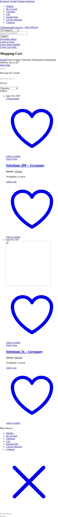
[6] (10, 78)
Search (4, 36)
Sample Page (12, 444)
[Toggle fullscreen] (4, 513)
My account (11, 436)
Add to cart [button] (11, 181)
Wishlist (9, 433)
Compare (10, 449)
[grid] (1, 68)
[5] (7, 78)
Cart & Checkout (14, 446)
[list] (4, 68)
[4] (4, 78)
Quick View (11, 159)
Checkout (10, 438)
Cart (8, 441)
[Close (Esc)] (10, 513)
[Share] (7, 513)
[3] (1, 78)
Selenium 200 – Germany (25, 165)
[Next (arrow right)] (4, 516)
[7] (13, 78)
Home (3, 60)
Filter (3, 65)
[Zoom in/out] (1, 513)
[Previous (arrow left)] (1, 516)
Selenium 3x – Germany (24, 351)
